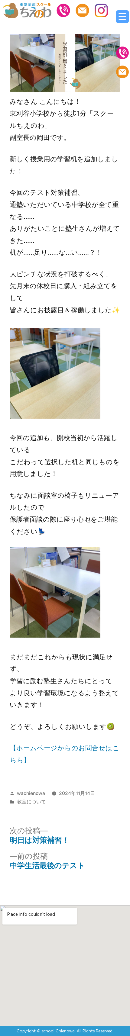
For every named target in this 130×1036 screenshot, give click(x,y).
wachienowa (31, 793)
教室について (31, 802)
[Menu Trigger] (122, 16)
